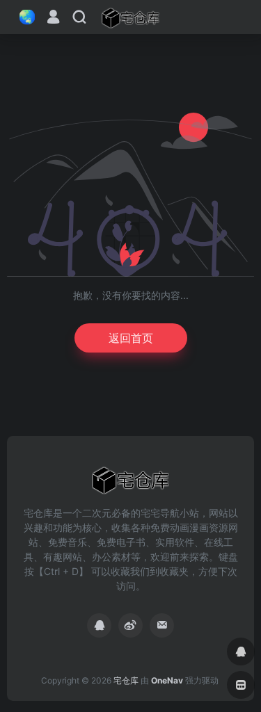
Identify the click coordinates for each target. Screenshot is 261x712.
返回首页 (131, 338)
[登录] (53, 18)
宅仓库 (126, 680)
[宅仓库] (131, 17)
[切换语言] (23, 17)
